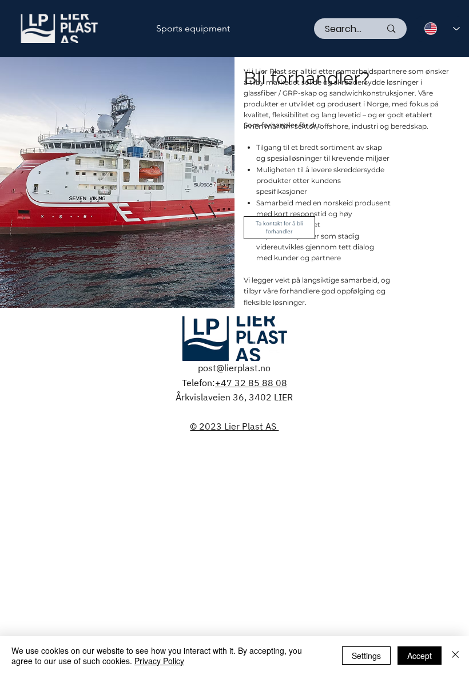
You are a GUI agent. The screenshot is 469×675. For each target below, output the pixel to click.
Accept (419, 655)
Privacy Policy (159, 660)
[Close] (455, 655)
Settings (366, 655)
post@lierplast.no (234, 368)
